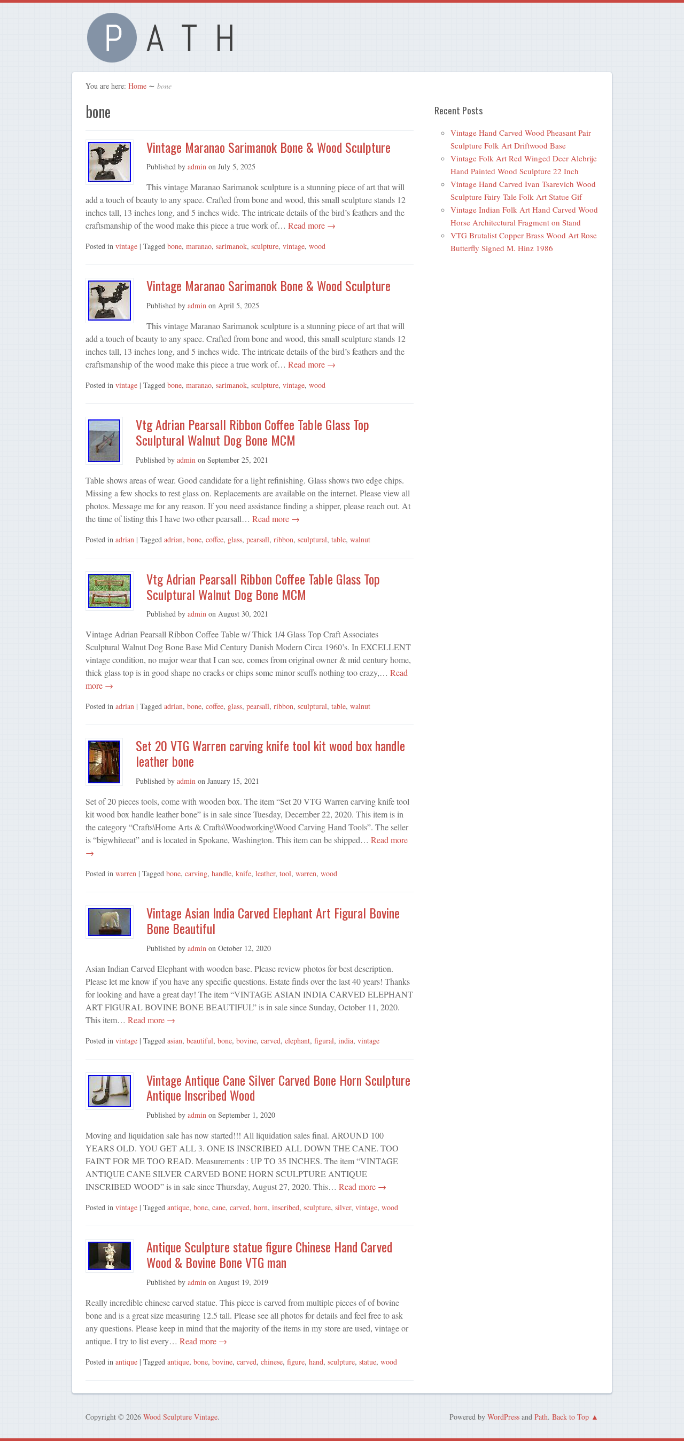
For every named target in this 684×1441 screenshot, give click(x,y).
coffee (214, 539)
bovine (246, 1040)
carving (196, 873)
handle (221, 873)
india (345, 1040)
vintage (126, 246)
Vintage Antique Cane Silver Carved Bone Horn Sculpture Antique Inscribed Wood (278, 1087)
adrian (124, 539)
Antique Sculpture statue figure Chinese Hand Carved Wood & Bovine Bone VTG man (269, 1254)
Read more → (311, 225)
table (338, 539)
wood (317, 246)
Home (137, 86)
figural (324, 1040)
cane (219, 1207)
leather (265, 873)
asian (174, 1040)
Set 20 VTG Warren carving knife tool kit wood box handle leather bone (270, 753)
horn (261, 1207)
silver (343, 1207)
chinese (272, 1362)
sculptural (312, 539)
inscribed (285, 1207)
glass (235, 539)
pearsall (257, 539)
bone (174, 246)
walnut (360, 539)
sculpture (264, 246)
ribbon (283, 539)
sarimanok (231, 246)
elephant (297, 1040)
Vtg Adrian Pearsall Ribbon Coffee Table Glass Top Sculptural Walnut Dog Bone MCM (252, 432)
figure (296, 1362)
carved (271, 1040)
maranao (199, 246)
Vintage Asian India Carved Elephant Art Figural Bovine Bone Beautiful (273, 920)
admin (197, 166)
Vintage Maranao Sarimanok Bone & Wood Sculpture (268, 147)
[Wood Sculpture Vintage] (166, 56)
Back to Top (570, 1417)
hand (316, 1362)
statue (367, 1362)
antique (178, 1207)
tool (285, 873)
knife (243, 873)
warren (125, 873)
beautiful (199, 1040)
